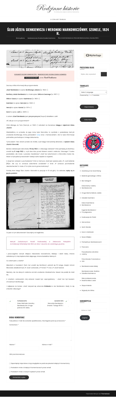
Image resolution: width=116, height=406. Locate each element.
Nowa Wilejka (86, 237)
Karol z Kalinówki (88, 232)
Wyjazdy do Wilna (88, 290)
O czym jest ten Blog (58, 19)
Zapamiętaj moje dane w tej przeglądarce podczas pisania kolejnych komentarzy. (40, 363)
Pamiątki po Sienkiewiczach (92, 242)
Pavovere (85, 247)
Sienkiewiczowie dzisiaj (90, 266)
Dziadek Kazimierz (88, 198)
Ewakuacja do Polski (89, 217)
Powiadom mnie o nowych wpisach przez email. (28, 372)
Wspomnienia (89, 107)
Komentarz (14, 325)
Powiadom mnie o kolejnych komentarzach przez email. (31, 367)
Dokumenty (88, 120)
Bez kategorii (86, 181)
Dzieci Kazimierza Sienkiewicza (88, 204)
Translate (95, 95)
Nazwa (12, 345)
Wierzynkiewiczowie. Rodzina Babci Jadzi (89, 279)
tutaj (39, 135)
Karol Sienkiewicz (50, 77)
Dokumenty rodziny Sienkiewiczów (25, 74)
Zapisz (84, 318)
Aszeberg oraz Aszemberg (91, 171)
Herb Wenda (86, 227)
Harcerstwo (86, 222)
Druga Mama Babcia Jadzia (91, 193)
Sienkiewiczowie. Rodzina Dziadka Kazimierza (52, 74)
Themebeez (105, 394)
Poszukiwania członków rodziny (90, 253)
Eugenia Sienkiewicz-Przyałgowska (89, 211)
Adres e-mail (47, 345)
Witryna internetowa (16, 354)
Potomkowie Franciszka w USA (91, 260)
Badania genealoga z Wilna (91, 176)
